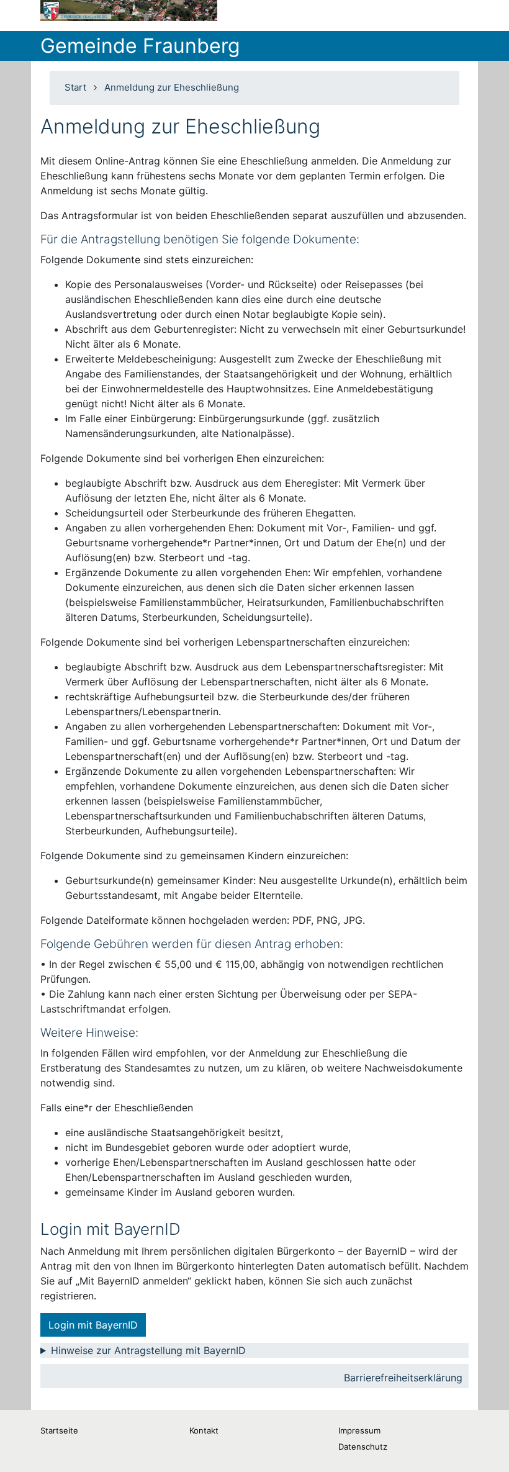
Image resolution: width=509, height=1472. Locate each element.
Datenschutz (362, 1447)
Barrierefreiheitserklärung (403, 1377)
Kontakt (203, 1430)
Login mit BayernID (93, 1325)
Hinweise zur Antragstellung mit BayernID (148, 1350)
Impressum (359, 1430)
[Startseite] (128, 10)
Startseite (59, 1430)
